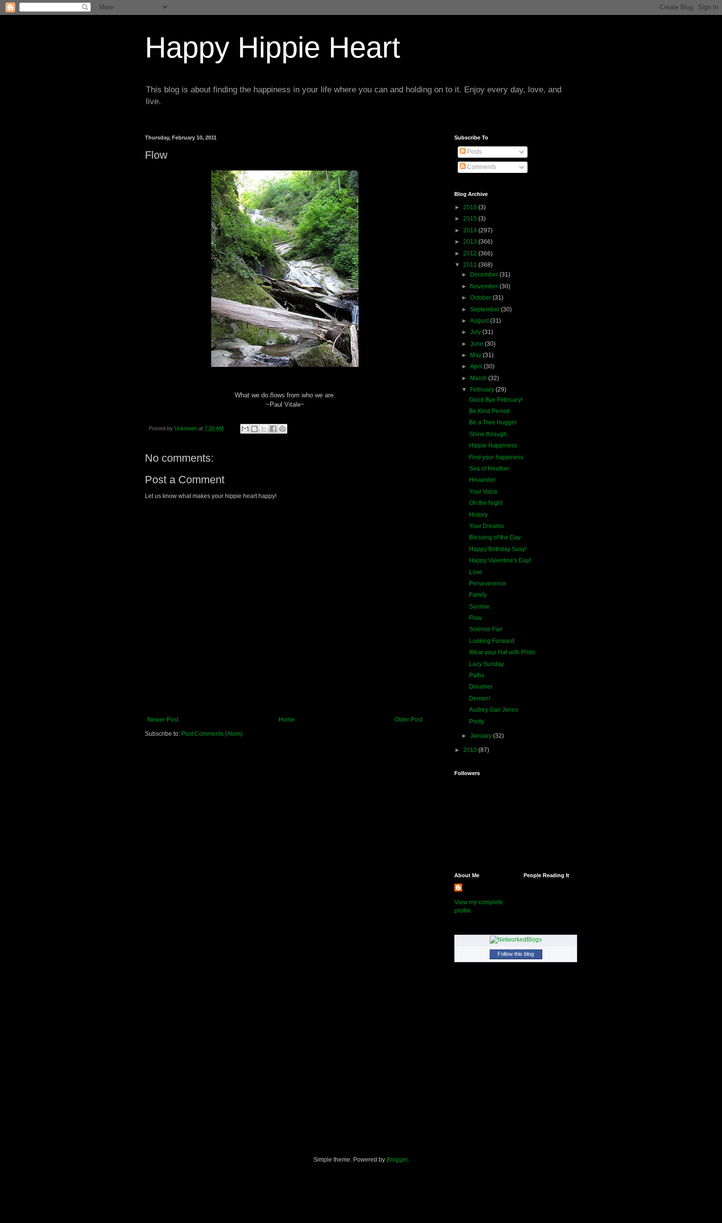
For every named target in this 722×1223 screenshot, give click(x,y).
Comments (481, 167)
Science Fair (485, 629)
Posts (474, 151)
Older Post (408, 719)
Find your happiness (496, 457)
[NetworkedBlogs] (516, 939)
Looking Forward (491, 641)
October (481, 297)
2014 (470, 230)
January (481, 735)
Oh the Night (485, 503)
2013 (470, 241)
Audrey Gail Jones (493, 709)
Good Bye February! (496, 399)
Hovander (482, 479)
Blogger (397, 1159)
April (477, 366)
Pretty (476, 721)
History (478, 514)
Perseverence (487, 583)
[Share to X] (264, 429)
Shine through (488, 434)
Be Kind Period (489, 411)
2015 (470, 218)
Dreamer (481, 686)
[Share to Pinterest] (282, 429)
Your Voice (483, 491)
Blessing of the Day (495, 537)
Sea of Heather (489, 468)
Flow (475, 617)
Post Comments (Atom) (212, 733)
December (485, 274)
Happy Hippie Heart (272, 47)
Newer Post (162, 719)
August (480, 320)
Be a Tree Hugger (493, 422)
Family (478, 594)
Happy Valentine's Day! (500, 560)
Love (475, 572)
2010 (470, 750)
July (476, 332)
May (476, 355)
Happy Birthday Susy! (498, 549)
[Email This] (245, 429)
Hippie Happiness (493, 445)
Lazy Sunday (486, 664)
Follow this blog (516, 954)
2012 (470, 253)
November (485, 286)
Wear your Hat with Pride (502, 652)
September (485, 309)
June (477, 343)
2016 (470, 207)
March (479, 378)
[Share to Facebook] (273, 429)
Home (286, 719)
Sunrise (479, 606)
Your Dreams (486, 526)
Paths (476, 675)
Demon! (479, 698)
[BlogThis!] (254, 429)
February (483, 389)
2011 (470, 264)
